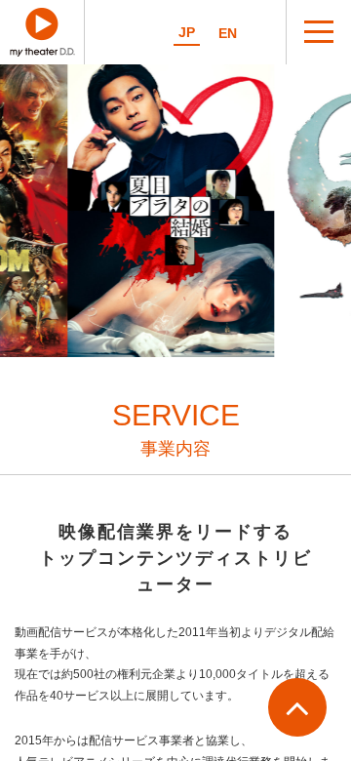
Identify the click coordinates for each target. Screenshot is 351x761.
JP (186, 32)
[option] (169, 210)
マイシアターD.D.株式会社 (42, 32)
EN (227, 33)
